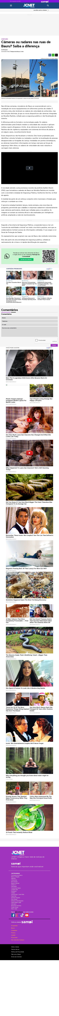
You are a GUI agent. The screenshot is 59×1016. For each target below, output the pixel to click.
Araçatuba (14, 925)
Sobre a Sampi (15, 947)
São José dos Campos (17, 940)
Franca (13, 932)
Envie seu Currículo (16, 956)
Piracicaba (14, 937)
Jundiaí (13, 935)
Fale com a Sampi (16, 954)
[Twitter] (56, 55)
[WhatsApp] (53, 55)
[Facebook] (49, 55)
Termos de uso (15, 949)
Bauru (13, 928)
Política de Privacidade (17, 952)
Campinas (14, 930)
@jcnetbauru (19, 912)
